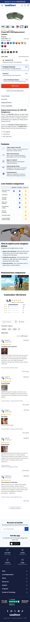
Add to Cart (15, 86)
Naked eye (6, 276)
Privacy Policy (6, 618)
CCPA (25, 618)
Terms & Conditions (17, 618)
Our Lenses (23, 276)
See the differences (24, 56)
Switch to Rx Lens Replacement (15, 90)
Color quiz (26, 38)
